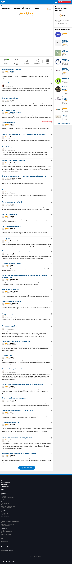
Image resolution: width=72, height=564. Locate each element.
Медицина (3, 493)
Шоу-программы (5, 516)
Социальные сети (5, 533)
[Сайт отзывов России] (3, 1)
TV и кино (3, 510)
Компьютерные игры (6, 534)
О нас (2, 489)
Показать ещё (27, 467)
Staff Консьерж (65, 51)
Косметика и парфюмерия (7, 524)
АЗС (2, 538)
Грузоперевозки (5, 503)
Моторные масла (5, 542)
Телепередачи (4, 513)
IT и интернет (4, 528)
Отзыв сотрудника (47, 121)
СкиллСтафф (65, 32)
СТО (2, 540)
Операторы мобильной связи (8, 506)
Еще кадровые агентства (64, 123)
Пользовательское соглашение (9, 479)
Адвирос (64, 107)
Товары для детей (5, 525)
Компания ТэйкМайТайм (65, 60)
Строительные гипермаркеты (8, 523)
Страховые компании (6, 507)
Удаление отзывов (5, 482)
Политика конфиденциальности (9, 480)
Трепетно (64, 115)
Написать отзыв (65, 1)
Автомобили (4, 537)
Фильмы (3, 512)
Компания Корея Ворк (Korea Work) (65, 69)
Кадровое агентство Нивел (65, 88)
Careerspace (65, 78)
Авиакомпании (4, 504)
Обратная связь (5, 486)
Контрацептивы (5, 499)
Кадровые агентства (62, 23)
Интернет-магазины (6, 530)
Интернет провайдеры (6, 531)
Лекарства (3, 496)
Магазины (3, 519)
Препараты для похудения (7, 497)
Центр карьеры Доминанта (65, 98)
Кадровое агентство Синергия (65, 41)
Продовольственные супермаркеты (10, 521)
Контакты (5, 546)
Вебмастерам (4, 484)
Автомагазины (4, 541)
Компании (3, 501)
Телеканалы (4, 514)
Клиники (3, 494)
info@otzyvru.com (8, 550)
